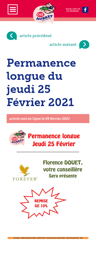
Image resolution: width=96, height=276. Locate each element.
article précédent (35, 35)
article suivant (63, 44)
